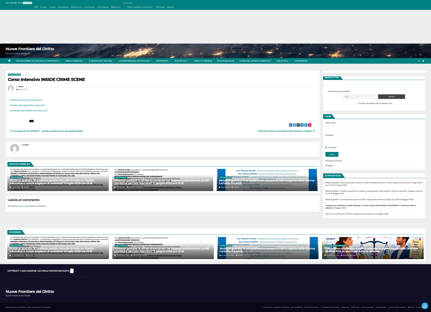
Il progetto (52, 7)
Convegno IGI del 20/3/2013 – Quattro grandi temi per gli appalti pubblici (47, 131)
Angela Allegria (136, 187)
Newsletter (170, 7)
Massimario (162, 61)
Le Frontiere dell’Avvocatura (134, 61)
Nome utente (330, 123)
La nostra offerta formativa (255, 61)
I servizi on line (127, 3)
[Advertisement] (215, 26)
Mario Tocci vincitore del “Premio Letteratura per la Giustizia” (350, 214)
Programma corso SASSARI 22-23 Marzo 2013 (29, 110)
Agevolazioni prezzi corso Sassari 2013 (26, 100)
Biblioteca (283, 61)
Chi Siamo (43, 7)
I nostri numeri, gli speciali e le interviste (37, 61)
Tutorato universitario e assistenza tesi (139, 7)
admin (21, 86)
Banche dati (181, 61)
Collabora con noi (76, 7)
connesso (22, 206)
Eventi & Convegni (203, 61)
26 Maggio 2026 (333, 255)
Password (329, 135)
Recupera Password (333, 161)
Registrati (329, 166)
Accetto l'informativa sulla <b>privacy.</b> (375, 103)
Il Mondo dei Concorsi (101, 61)
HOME (36, 7)
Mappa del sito (115, 7)
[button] (419, 61)
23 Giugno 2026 (18, 255)
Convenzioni (301, 61)
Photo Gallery (160, 7)
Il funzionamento (63, 7)
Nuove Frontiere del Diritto (30, 48)
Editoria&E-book (225, 61)
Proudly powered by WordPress (16, 307)
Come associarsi (89, 7)
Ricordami (332, 147)
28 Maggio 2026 (123, 255)
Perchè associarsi (103, 7)
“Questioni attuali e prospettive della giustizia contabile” (285, 131)
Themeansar (47, 307)
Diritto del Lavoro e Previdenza (335, 245)
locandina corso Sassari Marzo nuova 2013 (27, 105)
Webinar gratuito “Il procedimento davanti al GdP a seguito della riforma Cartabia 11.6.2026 (267, 182)
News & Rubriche (74, 61)
